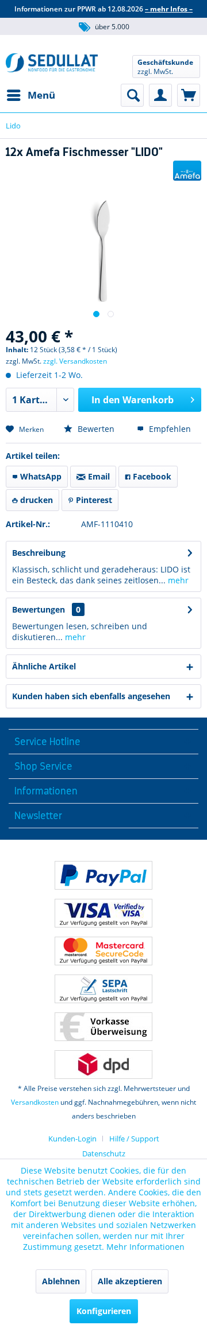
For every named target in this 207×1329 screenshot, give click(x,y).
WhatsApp (40, 476)
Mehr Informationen (145, 1246)
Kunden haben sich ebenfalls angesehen (91, 696)
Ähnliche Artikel (44, 666)
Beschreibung (39, 552)
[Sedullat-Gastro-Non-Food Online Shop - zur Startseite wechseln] (52, 66)
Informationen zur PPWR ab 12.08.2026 (103, 9)
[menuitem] (30, 95)
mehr (177, 580)
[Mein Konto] (160, 95)
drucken (35, 499)
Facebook (151, 476)
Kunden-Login (72, 1138)
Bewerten (94, 428)
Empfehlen (169, 428)
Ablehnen (61, 1281)
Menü (41, 95)
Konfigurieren (103, 1310)
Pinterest (93, 499)
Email (98, 476)
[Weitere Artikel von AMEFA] (187, 171)
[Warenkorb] (188, 95)
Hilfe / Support (134, 1138)
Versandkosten (35, 1102)
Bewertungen (38, 609)
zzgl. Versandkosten (75, 361)
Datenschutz (103, 1153)
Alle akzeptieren (130, 1281)
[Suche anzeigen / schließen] (132, 95)
